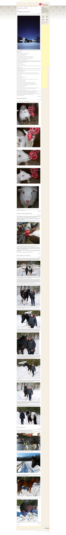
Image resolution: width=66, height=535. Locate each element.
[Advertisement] (33, 0)
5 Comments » (39, 253)
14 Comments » (39, 96)
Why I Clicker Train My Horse (24, 255)
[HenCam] (43, 4)
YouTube (47, 528)
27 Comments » (39, 211)
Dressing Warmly (21, 427)
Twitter (44, 528)
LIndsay (30, 217)
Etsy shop (32, 252)
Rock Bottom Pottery (27, 252)
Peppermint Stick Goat (22, 98)
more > (42, 23)
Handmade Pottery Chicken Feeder (24, 213)
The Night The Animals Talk (23, 11)
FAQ (45, 12)
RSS (48, 528)
